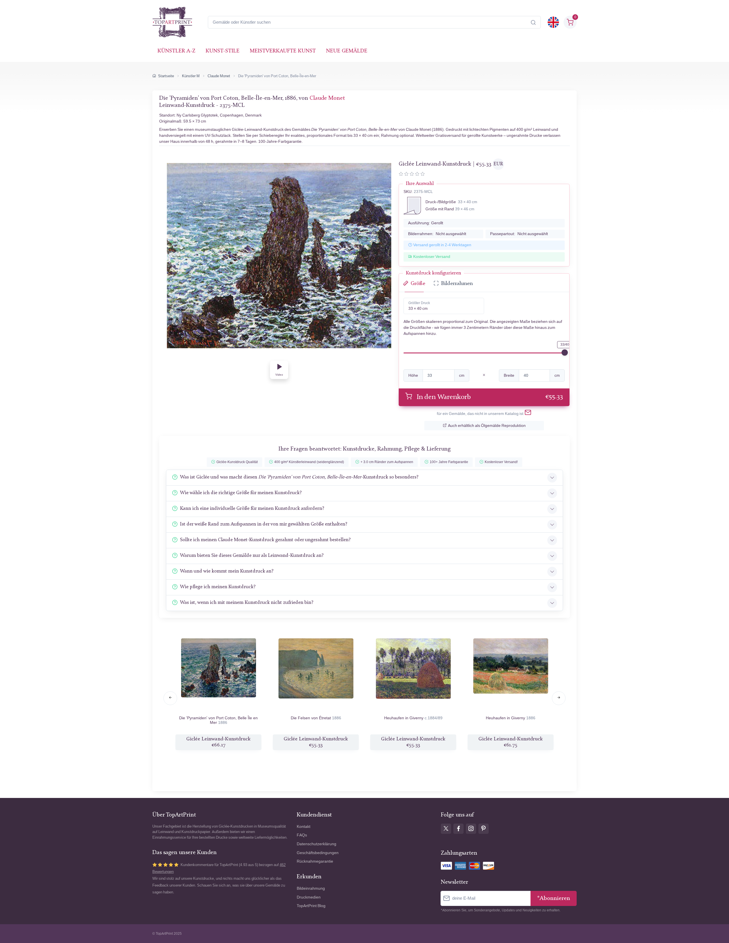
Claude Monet (219, 76)
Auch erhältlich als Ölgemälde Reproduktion (487, 425)
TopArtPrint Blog (311, 905)
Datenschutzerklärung (316, 844)
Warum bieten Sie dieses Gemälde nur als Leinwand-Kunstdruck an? (251, 555)
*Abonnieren (553, 898)
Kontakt (303, 826)
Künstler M (191, 76)
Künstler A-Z (176, 51)
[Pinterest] (483, 829)
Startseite (166, 76)
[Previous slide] (170, 698)
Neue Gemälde (346, 51)
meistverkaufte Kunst (283, 51)
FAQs (302, 835)
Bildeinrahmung (311, 888)
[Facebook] (458, 829)
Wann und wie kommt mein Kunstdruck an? (226, 571)
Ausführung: (425, 223)
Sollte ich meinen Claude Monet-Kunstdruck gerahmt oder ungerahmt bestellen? (265, 539)
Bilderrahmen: (437, 233)
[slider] (565, 352)
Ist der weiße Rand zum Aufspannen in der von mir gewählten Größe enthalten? (263, 524)
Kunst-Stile (222, 51)
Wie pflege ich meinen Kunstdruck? (217, 586)
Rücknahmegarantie (315, 861)
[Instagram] (471, 829)
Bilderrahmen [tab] (457, 283)
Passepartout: (519, 233)
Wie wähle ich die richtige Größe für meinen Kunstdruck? (241, 492)
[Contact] (528, 413)
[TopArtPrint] (172, 22)
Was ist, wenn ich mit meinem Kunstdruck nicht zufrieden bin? (246, 602)
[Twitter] (446, 829)
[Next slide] (559, 698)
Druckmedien (309, 897)
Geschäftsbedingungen (318, 852)
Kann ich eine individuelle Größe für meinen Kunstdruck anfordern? (252, 508)
